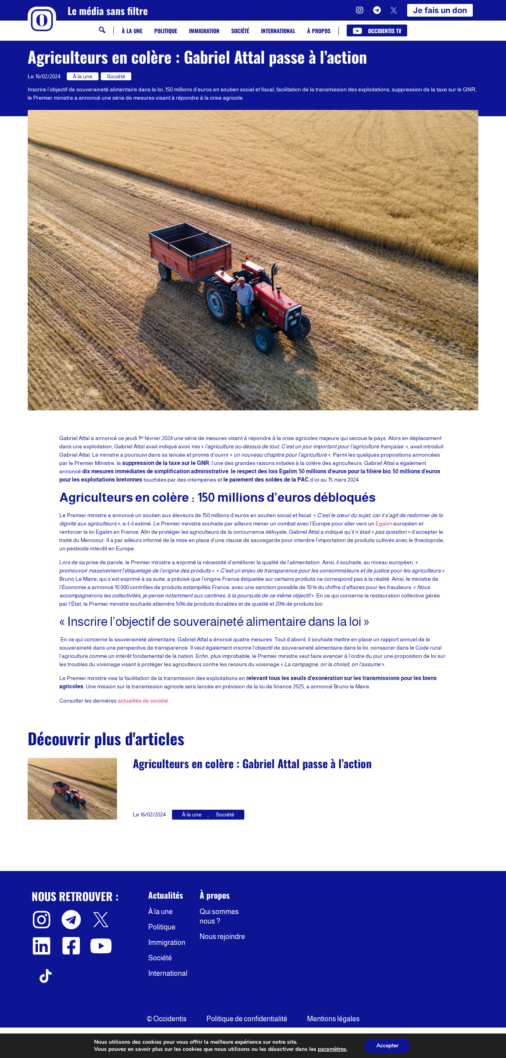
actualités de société (143, 700)
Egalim (384, 523)
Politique (165, 30)
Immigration (204, 30)
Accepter (387, 1045)
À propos (318, 30)
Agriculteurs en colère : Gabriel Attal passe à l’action (252, 763)
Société (240, 30)
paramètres (332, 1049)
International (278, 30)
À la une (132, 30)
